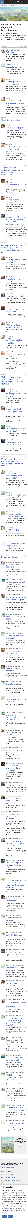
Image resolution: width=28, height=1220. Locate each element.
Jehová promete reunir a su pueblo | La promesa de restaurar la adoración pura (12, 248)
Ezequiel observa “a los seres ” (15, 652)
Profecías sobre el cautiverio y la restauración (13, 816)
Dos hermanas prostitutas (12, 984)
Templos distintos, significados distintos (14, 953)
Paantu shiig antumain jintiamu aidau (15, 544)
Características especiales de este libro (15, 65)
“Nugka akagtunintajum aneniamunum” (16, 496)
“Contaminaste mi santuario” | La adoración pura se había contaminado (12, 171)
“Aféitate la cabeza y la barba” (15, 685)
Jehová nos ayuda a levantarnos (14, 899)
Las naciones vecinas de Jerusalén (16, 700)
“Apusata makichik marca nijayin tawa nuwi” (14, 411)
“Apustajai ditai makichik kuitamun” (16, 260)
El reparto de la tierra (15, 1091)
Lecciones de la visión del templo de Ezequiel (15, 968)
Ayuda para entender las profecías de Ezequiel (16, 598)
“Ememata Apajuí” (13, 529)
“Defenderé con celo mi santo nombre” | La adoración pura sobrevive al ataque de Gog (12, 380)
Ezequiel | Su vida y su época (15, 617)
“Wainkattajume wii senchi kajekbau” (14, 443)
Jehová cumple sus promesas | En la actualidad (13, 800)
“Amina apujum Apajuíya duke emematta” (16, 82)
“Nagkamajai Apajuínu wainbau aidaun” (15, 128)
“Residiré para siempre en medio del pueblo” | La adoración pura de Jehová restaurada (12, 462)
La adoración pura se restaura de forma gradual (15, 864)
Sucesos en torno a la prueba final (15, 1124)
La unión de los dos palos (14, 936)
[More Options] (25, 5)
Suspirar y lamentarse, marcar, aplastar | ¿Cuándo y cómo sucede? (15, 1021)
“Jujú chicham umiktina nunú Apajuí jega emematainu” (15, 356)
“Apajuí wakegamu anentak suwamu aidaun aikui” (16, 102)
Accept (4, 1217)
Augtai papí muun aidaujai (8, 5)
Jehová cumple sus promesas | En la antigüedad (13, 767)
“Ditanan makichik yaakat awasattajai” (14, 326)
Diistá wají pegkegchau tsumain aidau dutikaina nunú (16, 184)
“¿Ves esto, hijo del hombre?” (13, 669)
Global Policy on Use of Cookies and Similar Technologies (14, 1207)
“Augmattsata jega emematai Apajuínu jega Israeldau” (16, 340)
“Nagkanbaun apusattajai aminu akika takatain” (16, 393)
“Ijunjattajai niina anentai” (13, 280)
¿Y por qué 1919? (13, 785)
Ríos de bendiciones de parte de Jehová (15, 1058)
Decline (10, 1217)
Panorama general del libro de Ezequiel (15, 583)
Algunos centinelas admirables (14, 918)
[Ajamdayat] (22, 5)
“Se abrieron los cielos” (10, 120)
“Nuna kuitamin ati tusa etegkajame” (16, 310)
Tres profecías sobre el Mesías (15, 751)
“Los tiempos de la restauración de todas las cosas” (15, 843)
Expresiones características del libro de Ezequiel (15, 717)
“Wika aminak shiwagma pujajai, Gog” (16, 429)
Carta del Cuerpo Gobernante (13, 51)
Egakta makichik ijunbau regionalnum (11, 1180)
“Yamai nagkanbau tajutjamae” (14, 201)
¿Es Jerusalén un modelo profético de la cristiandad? (16, 1004)
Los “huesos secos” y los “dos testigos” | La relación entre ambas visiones (16, 883)
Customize (18, 1217)
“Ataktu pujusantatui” (14, 296)
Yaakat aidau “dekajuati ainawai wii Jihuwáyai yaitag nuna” (15, 219)
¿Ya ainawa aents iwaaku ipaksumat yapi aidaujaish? (16, 149)
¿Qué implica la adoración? (12, 565)
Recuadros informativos (11, 557)
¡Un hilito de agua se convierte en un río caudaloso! (14, 1077)
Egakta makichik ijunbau (8, 1177)
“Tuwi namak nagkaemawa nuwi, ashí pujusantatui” (16, 475)
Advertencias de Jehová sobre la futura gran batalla (15, 1042)
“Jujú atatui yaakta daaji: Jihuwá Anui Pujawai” (16, 515)
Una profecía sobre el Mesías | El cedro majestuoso (15, 734)
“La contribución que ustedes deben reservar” (16, 1109)
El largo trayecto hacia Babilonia (15, 636)
